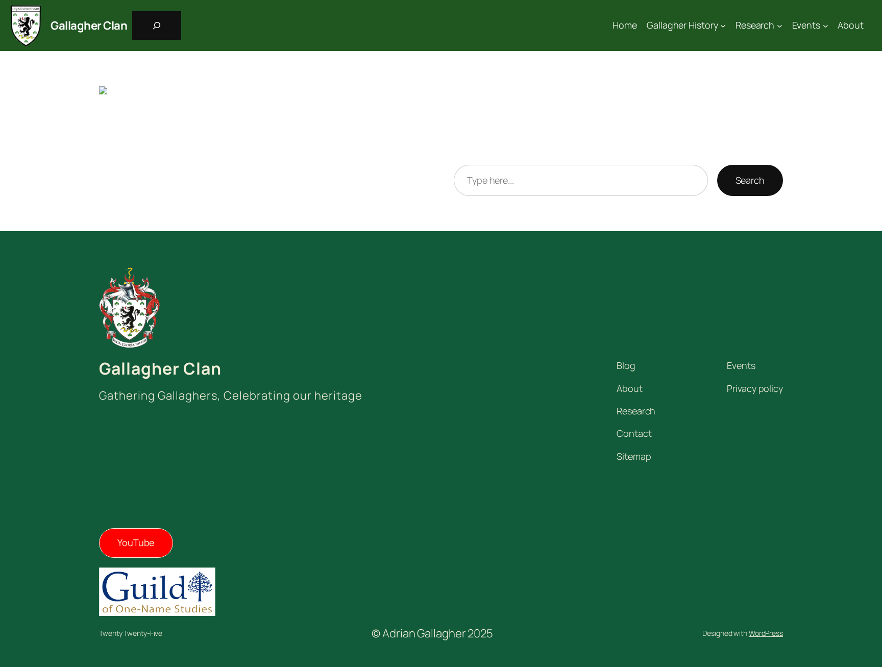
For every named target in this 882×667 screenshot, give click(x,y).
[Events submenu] (825, 26)
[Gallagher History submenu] (723, 26)
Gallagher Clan (89, 25)
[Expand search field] (156, 25)
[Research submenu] (779, 26)
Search (750, 180)
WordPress (766, 633)
